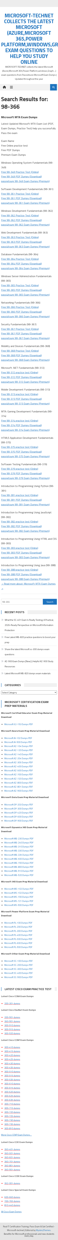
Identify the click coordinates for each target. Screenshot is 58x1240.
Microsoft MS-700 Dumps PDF (18, 896)
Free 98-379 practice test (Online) (19, 469)
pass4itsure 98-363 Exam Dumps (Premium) (25, 246)
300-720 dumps (12, 1112)
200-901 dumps (12, 1017)
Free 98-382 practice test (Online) (19, 521)
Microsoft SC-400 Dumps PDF (18, 973)
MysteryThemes (43, 1230)
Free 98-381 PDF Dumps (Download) (21, 500)
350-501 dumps (12, 1153)
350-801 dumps (12, 1165)
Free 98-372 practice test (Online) (19, 372)
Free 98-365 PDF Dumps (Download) (21, 290)
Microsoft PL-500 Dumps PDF (18, 939)
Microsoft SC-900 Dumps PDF (18, 977)
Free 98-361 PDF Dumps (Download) (21, 198)
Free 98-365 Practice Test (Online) (20, 285)
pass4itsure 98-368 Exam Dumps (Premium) (25, 360)
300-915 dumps (12, 1029)
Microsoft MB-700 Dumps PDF (19, 863)
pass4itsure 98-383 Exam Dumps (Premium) (25, 557)
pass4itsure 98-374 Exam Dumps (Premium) (25, 430)
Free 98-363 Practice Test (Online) (20, 237)
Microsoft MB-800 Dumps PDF (19, 867)
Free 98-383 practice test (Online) (19, 548)
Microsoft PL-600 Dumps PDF (18, 943)
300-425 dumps (12, 1059)
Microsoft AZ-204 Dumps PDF (18, 758)
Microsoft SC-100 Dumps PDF (18, 961)
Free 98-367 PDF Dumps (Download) (21, 333)
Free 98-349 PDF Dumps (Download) (21, 176)
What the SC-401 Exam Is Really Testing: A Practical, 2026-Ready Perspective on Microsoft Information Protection (29, 625)
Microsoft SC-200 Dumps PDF (18, 965)
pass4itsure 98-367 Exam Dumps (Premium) (25, 338)
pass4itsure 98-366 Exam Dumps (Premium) (25, 316)
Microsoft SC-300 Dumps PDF (18, 969)
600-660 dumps (12, 1197)
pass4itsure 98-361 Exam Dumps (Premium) (25, 203)
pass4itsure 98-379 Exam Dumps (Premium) (25, 478)
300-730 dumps (12, 1120)
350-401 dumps (12, 1149)
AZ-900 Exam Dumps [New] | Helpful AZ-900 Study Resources (29, 664)
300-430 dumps (12, 1063)
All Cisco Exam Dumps (11, 1211)
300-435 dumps (12, 1067)
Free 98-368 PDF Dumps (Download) (21, 355)
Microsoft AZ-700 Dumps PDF (18, 774)
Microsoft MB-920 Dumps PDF (19, 875)
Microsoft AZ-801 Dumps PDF (18, 786)
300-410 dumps (12, 1047)
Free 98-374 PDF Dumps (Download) (21, 425)
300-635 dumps (12, 1100)
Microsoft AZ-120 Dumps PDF (18, 750)
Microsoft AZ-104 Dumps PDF (18, 746)
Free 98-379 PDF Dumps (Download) (21, 473)
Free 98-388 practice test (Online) (19, 570)
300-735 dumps (12, 1124)
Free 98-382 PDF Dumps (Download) (21, 526)
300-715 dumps (12, 1108)
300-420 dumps (12, 1055)
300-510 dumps (12, 1071)
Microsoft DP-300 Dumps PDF (18, 808)
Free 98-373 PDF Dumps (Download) (21, 399)
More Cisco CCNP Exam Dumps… (16, 1134)
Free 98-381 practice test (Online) (19, 495)
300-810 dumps (12, 1128)
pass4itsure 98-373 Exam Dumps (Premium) (25, 403)
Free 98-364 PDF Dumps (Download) (21, 264)
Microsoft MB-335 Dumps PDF (19, 854)
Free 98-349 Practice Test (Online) (20, 172)
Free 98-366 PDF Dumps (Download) (21, 312)
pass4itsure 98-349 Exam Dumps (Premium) (25, 181)
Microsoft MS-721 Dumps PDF (18, 901)
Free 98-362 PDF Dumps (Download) (21, 220)
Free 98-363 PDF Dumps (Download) (21, 242)
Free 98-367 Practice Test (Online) (20, 329)
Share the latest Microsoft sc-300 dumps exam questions (27, 651)
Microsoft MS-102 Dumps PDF (18, 892)
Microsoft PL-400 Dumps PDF (18, 935)
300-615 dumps (12, 1087)
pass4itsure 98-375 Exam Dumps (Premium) (25, 456)
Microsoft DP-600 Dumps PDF (18, 816)
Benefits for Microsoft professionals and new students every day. (29, 1234)
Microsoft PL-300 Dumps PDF (18, 931)
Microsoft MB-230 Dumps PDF (19, 838)
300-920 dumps (12, 1033)
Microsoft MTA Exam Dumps (19, 117)
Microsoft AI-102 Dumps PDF (18, 738)
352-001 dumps (12, 1183)
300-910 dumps (12, 1025)
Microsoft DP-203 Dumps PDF (18, 804)
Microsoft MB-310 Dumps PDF (19, 846)
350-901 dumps (12, 1021)
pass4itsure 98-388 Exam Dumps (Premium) (25, 579)
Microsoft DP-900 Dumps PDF (18, 820)
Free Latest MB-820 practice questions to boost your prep (30, 639)
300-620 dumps (12, 1091)
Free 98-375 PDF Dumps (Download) (21, 452)
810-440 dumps (12, 1205)
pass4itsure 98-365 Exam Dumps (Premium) (25, 295)
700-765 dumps (12, 1201)
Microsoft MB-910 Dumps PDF (19, 871)
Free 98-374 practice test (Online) (19, 421)
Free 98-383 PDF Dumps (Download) (21, 553)
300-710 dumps (12, 1104)
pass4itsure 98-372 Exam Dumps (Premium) (25, 382)
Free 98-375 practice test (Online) (19, 447)
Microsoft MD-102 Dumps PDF (19, 888)
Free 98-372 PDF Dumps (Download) (21, 377)
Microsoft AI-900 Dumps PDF (18, 742)
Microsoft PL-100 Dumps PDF (18, 922)
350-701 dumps (12, 1161)
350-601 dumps (12, 1157)
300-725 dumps (12, 1116)
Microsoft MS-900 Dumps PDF (18, 905)
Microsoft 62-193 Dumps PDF (18, 724)
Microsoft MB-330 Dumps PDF (19, 850)
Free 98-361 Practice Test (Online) (20, 194)
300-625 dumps (12, 1095)
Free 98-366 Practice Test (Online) (20, 307)
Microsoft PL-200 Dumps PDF (18, 926)
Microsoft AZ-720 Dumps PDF (18, 778)
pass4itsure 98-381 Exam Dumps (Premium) (25, 504)
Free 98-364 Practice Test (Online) (20, 259)
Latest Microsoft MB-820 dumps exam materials (28, 673)
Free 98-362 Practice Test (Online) (20, 215)
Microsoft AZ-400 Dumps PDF (18, 766)
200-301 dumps (12, 1003)
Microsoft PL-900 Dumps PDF (18, 947)
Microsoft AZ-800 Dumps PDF (18, 782)
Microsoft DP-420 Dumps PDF (18, 812)
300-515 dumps (12, 1075)
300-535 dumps (12, 1079)
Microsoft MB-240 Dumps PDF (19, 842)
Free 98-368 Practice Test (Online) (20, 351)
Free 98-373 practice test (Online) (19, 394)
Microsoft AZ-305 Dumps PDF (18, 762)
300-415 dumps (12, 1051)
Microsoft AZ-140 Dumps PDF (18, 754)
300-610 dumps (12, 1083)
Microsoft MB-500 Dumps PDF (19, 858)
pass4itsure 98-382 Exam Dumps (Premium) (25, 531)
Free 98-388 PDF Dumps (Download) (21, 574)
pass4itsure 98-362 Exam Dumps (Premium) (25, 225)
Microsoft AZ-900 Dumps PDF (18, 790)
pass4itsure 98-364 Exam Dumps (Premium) (25, 268)
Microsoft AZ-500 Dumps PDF (18, 770)
